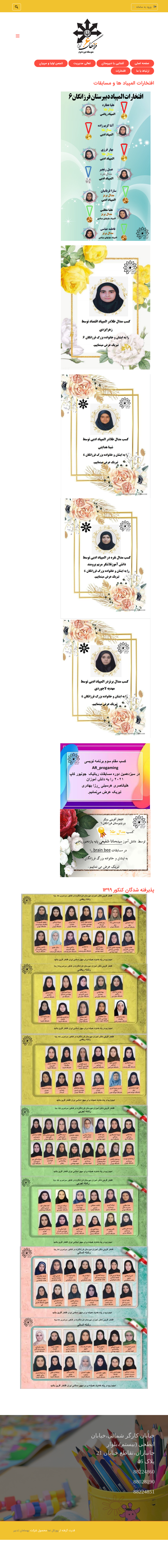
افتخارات (121, 71)
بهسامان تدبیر (21, 1530)
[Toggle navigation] (18, 36)
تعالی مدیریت (82, 63)
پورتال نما (53, 1530)
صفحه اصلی (142, 63)
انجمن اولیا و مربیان (51, 63)
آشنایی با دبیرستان (112, 63)
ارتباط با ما (142, 71)
